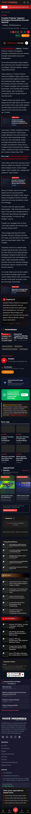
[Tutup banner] (28, 391)
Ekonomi (7, 12)
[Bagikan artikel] (28, 32)
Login (8, 523)
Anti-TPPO (4, 745)
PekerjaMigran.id (12, 683)
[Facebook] (2, 737)
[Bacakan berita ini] (21, 32)
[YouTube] (19, 737)
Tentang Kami (5, 748)
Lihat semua (25, 470)
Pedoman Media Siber (7, 754)
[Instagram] (11, 737)
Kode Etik (4, 759)
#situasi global (23, 349)
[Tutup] (27, 790)
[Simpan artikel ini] (24, 32)
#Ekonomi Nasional (7, 346)
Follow (24, 394)
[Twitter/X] (7, 737)
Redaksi (3, 751)
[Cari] (24, 2)
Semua (26, 578)
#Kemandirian (18, 346)
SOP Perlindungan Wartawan (9, 762)
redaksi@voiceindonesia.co (17, 415)
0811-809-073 (8, 786)
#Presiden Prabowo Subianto (9, 349)
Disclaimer (4, 756)
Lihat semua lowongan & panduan (9, 710)
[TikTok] (15, 737)
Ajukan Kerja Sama (9, 510)
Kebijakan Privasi (6, 765)
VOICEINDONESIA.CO (8, 48)
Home (2, 12)
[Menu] (28, 2)
